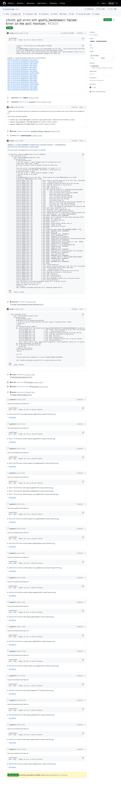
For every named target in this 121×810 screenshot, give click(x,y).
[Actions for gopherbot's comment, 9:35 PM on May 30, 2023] (85, 651)
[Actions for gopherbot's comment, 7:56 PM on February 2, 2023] (85, 504)
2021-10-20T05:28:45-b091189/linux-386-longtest (22, 71)
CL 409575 (42, 150)
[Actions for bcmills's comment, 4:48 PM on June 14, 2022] (85, 141)
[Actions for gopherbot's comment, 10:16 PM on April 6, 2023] (85, 553)
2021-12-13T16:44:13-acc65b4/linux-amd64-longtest (23, 61)
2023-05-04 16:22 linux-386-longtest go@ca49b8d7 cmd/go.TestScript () (31, 617)
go (13, 9)
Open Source (41, 3)
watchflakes (12, 417)
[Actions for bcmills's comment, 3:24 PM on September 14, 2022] (85, 309)
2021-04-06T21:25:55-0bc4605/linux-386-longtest (22, 86)
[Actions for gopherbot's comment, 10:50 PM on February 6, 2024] (85, 724)
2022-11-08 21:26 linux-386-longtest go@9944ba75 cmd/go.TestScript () (31, 491)
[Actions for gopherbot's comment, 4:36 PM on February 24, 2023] (85, 528)
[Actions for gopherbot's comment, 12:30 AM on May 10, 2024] (85, 749)
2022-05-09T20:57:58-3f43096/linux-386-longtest (22, 60)
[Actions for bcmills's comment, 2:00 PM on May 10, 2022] (85, 107)
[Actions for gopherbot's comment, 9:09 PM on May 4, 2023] (85, 602)
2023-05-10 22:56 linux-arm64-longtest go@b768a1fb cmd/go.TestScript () (32, 641)
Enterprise (53, 3)
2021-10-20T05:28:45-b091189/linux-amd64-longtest (23, 73)
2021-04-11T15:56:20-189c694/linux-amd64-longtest (23, 84)
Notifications (90, 9)
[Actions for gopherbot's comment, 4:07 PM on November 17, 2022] (85, 424)
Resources (30, 3)
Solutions (20, 3)
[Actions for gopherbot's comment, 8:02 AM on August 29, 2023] (85, 700)
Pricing (62, 3)
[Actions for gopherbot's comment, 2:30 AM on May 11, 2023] (85, 626)
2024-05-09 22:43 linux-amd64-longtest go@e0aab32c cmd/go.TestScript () (32, 764)
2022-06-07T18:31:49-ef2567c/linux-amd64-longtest (23, 146)
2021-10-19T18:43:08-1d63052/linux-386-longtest (22, 76)
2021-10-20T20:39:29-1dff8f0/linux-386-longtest (21, 69)
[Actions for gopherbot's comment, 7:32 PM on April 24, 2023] (85, 577)
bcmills (12, 33)
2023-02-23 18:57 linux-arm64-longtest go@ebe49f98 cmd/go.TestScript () (32, 543)
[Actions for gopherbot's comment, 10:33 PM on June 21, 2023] (85, 675)
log (54, 414)
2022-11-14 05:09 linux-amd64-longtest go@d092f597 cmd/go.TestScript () (32, 438)
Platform (11, 3)
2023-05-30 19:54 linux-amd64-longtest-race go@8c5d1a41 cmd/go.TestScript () (34, 666)
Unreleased (32, 102)
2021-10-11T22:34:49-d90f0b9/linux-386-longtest (22, 80)
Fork (101, 9)
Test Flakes (29, 382)
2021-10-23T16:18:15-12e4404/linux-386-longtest (22, 67)
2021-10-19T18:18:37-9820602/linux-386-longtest (22, 78)
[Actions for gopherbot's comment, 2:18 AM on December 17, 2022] (85, 448)
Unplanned (47, 131)
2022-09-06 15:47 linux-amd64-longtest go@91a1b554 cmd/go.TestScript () (32, 414)
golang (8, 9)
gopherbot (13, 399)
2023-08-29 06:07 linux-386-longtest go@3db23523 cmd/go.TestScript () (31, 715)
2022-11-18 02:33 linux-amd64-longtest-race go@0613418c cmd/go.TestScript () (33, 494)
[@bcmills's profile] (8, 33)
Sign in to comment (61, 775)
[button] (83, 38)
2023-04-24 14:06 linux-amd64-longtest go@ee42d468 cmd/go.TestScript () (32, 592)
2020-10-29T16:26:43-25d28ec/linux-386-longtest (22, 89)
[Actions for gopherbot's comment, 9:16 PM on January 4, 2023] (85, 473)
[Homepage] (4, 3)
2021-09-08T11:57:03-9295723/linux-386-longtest (22, 82)
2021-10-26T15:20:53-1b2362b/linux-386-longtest (22, 65)
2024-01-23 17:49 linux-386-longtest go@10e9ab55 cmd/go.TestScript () (31, 739)
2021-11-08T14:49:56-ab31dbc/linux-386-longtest (22, 63)
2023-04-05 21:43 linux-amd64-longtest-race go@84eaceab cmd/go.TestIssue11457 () (35, 568)
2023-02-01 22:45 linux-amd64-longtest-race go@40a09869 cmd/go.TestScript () (34, 518)
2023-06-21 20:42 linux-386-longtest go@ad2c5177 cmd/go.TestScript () (31, 690)
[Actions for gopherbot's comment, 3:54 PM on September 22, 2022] (85, 399)
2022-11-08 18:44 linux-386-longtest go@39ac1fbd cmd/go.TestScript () (31, 487)
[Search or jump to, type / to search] (98, 3)
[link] (14, 98)
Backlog (40, 131)
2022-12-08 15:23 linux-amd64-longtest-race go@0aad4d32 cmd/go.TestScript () (34, 463)
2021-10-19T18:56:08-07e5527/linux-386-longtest (22, 74)
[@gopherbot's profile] (8, 399)
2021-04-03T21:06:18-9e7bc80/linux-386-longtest (22, 87)
